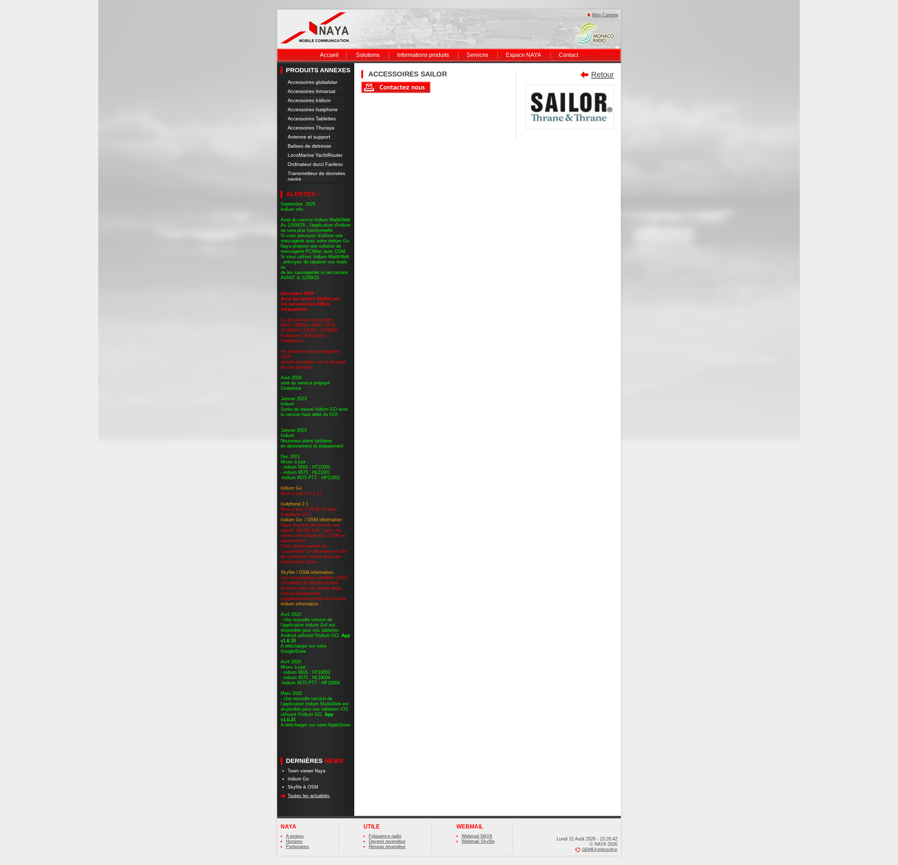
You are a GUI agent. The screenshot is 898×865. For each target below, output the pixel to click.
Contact (568, 55)
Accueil (329, 55)
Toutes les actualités (309, 795)
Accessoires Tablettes (312, 118)
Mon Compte (605, 15)
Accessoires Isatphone (313, 109)
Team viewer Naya (306, 770)
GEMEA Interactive (599, 849)
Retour (602, 74)
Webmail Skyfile (478, 841)
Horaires (294, 841)
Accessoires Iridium (309, 100)
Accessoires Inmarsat (311, 91)
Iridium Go (298, 779)
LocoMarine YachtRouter (315, 155)
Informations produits (423, 55)
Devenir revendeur (387, 841)
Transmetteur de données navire (316, 176)
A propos (295, 836)
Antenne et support (309, 137)
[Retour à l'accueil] (314, 27)
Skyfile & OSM (303, 787)
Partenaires (297, 846)
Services (477, 55)
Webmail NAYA (477, 836)
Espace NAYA (523, 55)
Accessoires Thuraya (311, 127)
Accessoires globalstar (312, 82)
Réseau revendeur (387, 846)
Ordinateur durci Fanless (315, 164)
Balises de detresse (309, 146)
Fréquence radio (385, 836)
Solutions (368, 55)
